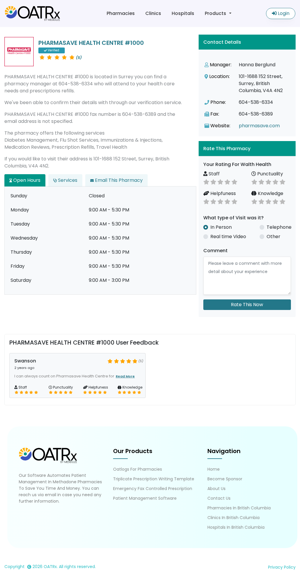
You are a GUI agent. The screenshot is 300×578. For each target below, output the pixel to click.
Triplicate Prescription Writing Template (153, 479)
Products (215, 13)
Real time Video (228, 236)
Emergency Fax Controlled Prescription (152, 488)
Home (213, 469)
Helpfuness (222, 193)
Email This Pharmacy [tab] (118, 180)
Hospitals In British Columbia (236, 527)
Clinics (153, 13)
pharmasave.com (259, 125)
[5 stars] (234, 181)
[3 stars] (220, 181)
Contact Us (219, 498)
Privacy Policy (282, 567)
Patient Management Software (145, 498)
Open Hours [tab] (26, 180)
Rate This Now (247, 304)
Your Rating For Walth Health (237, 164)
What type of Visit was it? (233, 217)
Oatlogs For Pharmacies (137, 469)
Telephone (279, 227)
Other (273, 236)
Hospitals (183, 13)
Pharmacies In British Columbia (239, 508)
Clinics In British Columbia (233, 518)
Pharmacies (121, 13)
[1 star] (206, 181)
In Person (221, 227)
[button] (247, 148)
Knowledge (270, 193)
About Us (216, 488)
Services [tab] (67, 180)
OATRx (50, 566)
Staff (213, 173)
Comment (215, 250)
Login (283, 13)
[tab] (247, 148)
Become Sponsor (224, 479)
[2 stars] (213, 181)
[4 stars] (227, 181)
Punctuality (269, 173)
